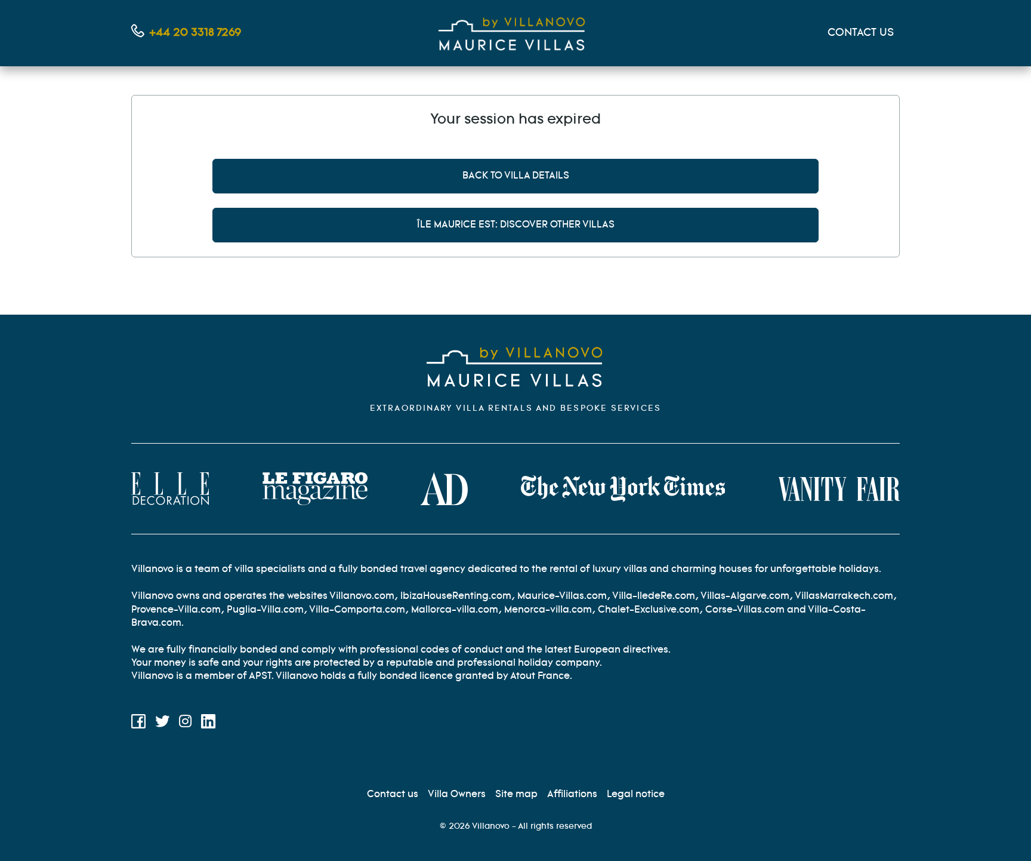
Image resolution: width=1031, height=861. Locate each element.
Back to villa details (515, 176)
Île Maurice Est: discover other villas (515, 225)
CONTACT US (861, 33)
